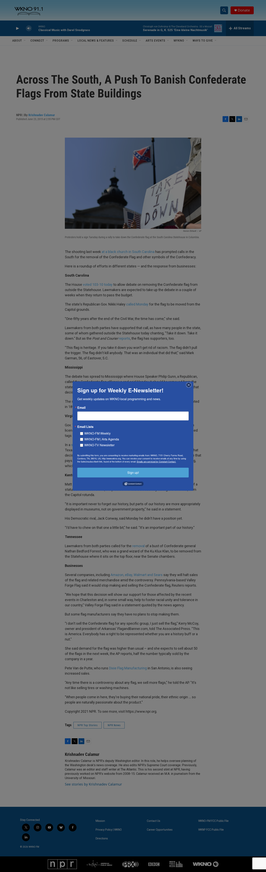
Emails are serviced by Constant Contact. (156, 461)
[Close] (190, 384)
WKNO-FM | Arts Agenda (101, 439)
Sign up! (133, 472)
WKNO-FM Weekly (97, 433)
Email (81, 407)
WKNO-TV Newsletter (99, 445)
